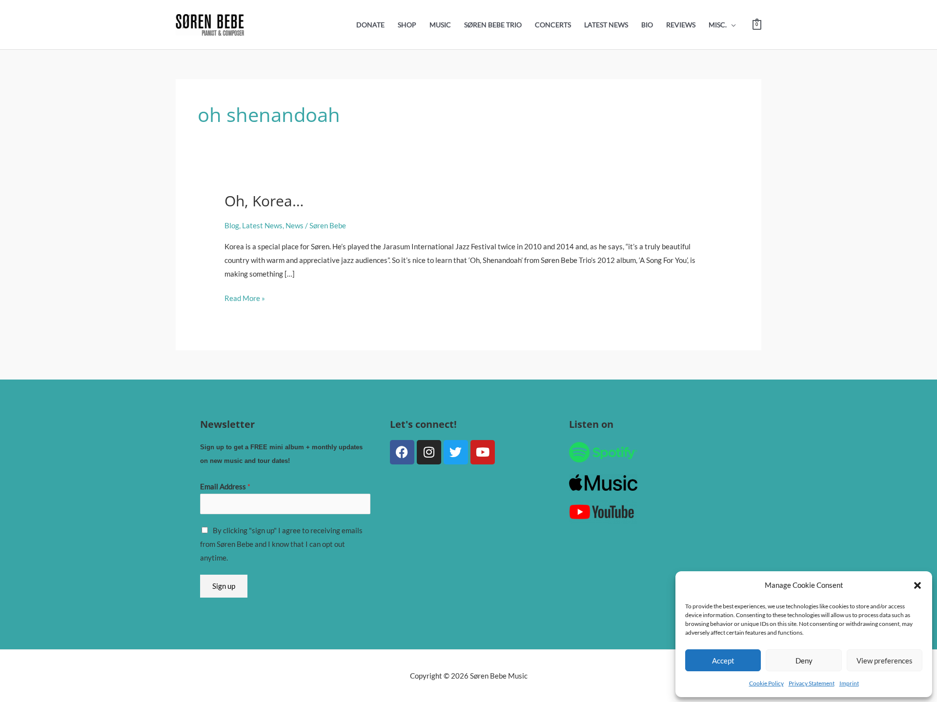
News (294, 225)
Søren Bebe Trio (493, 25)
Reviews (680, 25)
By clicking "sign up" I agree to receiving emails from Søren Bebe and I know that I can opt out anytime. (281, 544)
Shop (407, 25)
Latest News (606, 25)
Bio (647, 25)
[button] (917, 585)
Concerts (553, 25)
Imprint (849, 683)
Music (440, 25)
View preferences (884, 660)
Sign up (223, 586)
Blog (231, 225)
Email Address (225, 486)
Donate (370, 25)
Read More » (244, 297)
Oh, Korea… (264, 201)
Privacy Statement (812, 683)
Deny (804, 660)
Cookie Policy (766, 683)
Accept (723, 660)
